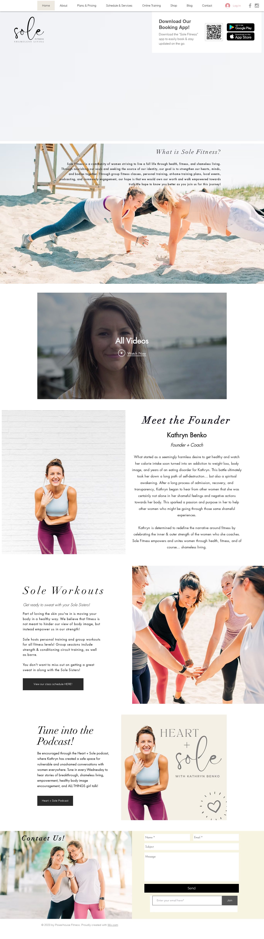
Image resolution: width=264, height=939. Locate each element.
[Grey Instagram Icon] (257, 6)
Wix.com (113, 925)
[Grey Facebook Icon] (250, 6)
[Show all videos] (132, 403)
